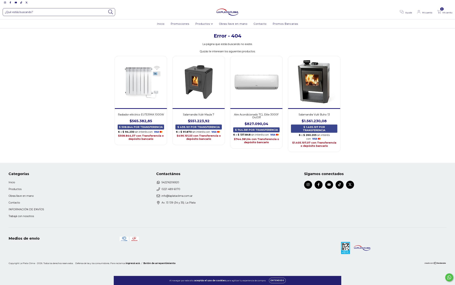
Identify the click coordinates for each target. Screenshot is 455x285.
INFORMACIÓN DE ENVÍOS (26, 209)
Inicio (161, 23)
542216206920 (170, 182)
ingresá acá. (133, 263)
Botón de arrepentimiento (159, 263)
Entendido (277, 280)
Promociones (180, 23)
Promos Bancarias (285, 23)
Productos (203, 23)
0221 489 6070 (171, 189)
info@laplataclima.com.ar (177, 195)
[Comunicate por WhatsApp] (449, 277)
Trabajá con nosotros (21, 216)
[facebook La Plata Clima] (10, 2)
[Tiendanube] (435, 263)
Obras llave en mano (233, 23)
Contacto (260, 23)
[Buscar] (110, 12)
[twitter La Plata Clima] (26, 2)
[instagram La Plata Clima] (5, 2)
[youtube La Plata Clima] (16, 2)
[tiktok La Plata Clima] (21, 2)
